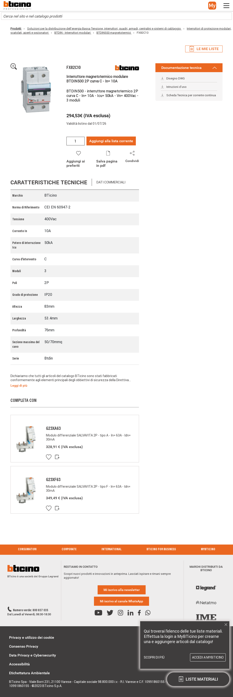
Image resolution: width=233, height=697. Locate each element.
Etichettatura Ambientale (29, 673)
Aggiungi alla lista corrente (111, 141)
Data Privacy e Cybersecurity (32, 655)
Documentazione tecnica (181, 68)
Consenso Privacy (23, 646)
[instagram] (120, 613)
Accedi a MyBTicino (208, 657)
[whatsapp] (147, 613)
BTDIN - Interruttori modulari (72, 33)
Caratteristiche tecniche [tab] (48, 182)
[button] (212, 6)
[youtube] (98, 613)
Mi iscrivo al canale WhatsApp (121, 601)
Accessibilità (19, 664)
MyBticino (208, 549)
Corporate (69, 549)
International (111, 549)
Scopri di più (154, 657)
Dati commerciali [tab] (110, 182)
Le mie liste (208, 49)
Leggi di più (18, 385)
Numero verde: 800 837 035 (30, 610)
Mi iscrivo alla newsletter (122, 590)
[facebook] (139, 613)
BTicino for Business (161, 549)
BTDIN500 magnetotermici (114, 33)
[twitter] (110, 613)
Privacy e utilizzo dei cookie (31, 637)
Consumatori (27, 549)
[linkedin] (130, 613)
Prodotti (16, 28)
